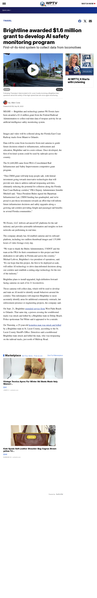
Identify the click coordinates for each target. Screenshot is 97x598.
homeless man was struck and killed (45, 324)
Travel (7, 21)
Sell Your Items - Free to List (32, 356)
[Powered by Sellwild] (59, 494)
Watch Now (88, 3)
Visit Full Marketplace (55, 355)
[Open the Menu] (4, 3)
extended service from (35, 308)
